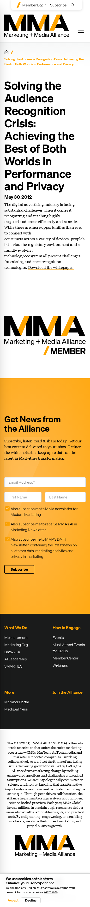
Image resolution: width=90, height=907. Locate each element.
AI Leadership (15, 659)
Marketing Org (16, 645)
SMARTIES (13, 666)
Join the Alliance (68, 692)
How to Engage (67, 627)
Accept (13, 900)
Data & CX (12, 652)
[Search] (74, 5)
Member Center (65, 658)
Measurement (15, 637)
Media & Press (16, 709)
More (9, 692)
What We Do (15, 627)
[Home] (6, 52)
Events (58, 637)
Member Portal (16, 702)
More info (50, 892)
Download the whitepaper (51, 267)
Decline (30, 900)
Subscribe (58, 5)
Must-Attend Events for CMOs (69, 648)
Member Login (34, 5)
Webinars (60, 665)
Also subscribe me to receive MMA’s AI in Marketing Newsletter (44, 527)
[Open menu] (81, 31)
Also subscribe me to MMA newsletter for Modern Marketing (44, 512)
